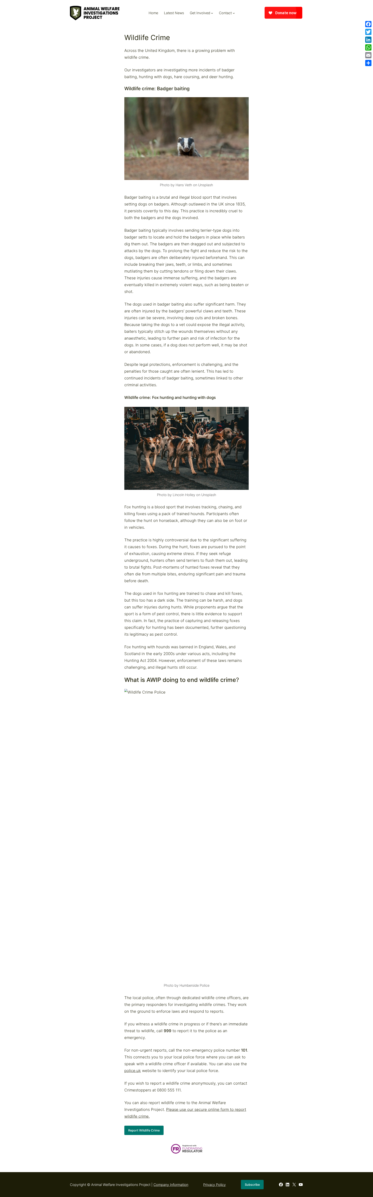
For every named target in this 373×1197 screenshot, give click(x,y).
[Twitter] (368, 32)
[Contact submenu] (234, 13)
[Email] (368, 55)
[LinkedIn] (368, 40)
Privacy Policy (214, 1185)
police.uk (132, 1070)
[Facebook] (368, 24)
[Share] (368, 63)
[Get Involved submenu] (212, 13)
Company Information (170, 1185)
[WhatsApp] (368, 47)
